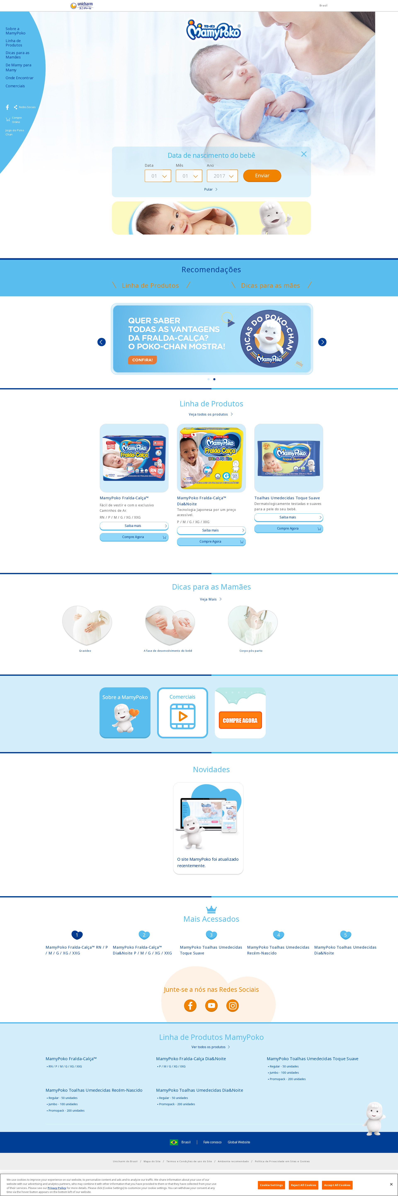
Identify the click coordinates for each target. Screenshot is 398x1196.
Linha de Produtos (14, 43)
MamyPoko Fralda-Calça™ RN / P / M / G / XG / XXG (77, 950)
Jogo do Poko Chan (15, 132)
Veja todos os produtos (208, 414)
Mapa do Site (152, 1161)
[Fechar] (304, 154)
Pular (208, 189)
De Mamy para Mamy (18, 67)
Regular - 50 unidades (284, 1066)
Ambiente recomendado (233, 1161)
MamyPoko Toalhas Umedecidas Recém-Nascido (278, 950)
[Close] (391, 1184)
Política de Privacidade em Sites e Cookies (282, 1161)
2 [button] (214, 379)
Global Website (239, 1142)
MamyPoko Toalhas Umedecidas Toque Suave (211, 950)
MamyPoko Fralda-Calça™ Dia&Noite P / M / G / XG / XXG (142, 950)
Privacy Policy (57, 1188)
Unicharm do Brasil (125, 1161)
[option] (212, 339)
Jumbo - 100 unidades (284, 1072)
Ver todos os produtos (209, 1047)
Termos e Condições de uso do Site (189, 1161)
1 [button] (208, 379)
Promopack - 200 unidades (288, 1079)
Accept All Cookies (337, 1185)
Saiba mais (133, 525)
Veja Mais (208, 599)
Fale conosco (212, 1142)
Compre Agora (133, 537)
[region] (199, 1185)
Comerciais (15, 86)
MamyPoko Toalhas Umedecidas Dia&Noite (345, 950)
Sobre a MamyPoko (15, 31)
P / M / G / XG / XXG (172, 1066)
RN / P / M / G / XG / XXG (65, 1066)
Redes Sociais (27, 107)
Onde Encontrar (19, 77)
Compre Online (17, 120)
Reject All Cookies (303, 1185)
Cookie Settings (271, 1185)
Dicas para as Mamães (17, 55)
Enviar (262, 175)
